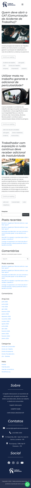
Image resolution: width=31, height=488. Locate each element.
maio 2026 (5, 306)
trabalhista (6, 205)
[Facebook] (9, 463)
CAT (4, 65)
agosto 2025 (5, 324)
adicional (5, 202)
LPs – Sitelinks (6, 356)
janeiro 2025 (5, 333)
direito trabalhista (17, 132)
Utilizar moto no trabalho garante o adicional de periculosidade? (15, 80)
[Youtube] (22, 463)
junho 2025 (5, 326)
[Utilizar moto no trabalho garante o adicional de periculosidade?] (15, 96)
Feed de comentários (8, 369)
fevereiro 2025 (6, 331)
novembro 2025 (6, 319)
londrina (24, 68)
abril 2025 (4, 328)
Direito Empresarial (7, 351)
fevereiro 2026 (6, 311)
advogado (21, 62)
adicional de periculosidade (11, 129)
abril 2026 (4, 309)
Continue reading (8, 57)
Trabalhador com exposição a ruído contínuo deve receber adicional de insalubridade (14, 149)
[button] (27, 484)
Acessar (4, 364)
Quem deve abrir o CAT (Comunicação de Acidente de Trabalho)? (14, 17)
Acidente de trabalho (9, 62)
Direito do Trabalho (14, 65)
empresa (5, 68)
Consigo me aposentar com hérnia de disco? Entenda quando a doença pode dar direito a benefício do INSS (15, 243)
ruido (24, 202)
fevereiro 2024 (6, 336)
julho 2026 (5, 301)
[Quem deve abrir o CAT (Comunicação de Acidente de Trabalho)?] (15, 34)
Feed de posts (6, 367)
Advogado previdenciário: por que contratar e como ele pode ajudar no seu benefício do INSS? (15, 233)
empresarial (14, 68)
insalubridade (15, 202)
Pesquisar (5, 211)
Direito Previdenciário (8, 354)
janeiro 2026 (5, 314)
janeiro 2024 (5, 338)
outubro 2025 (5, 321)
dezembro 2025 (6, 316)
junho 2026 (5, 304)
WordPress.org (6, 372)
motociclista (15, 135)
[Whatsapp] (18, 463)
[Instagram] (13, 463)
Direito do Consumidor (8, 346)
